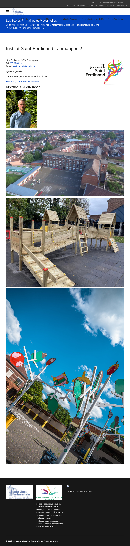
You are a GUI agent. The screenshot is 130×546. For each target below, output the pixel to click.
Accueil (19, 19)
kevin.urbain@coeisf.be (24, 66)
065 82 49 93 (16, 63)
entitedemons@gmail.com (113, 2)
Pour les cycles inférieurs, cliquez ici (23, 81)
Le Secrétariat (117, 19)
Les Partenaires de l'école (96, 19)
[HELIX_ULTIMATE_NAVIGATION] (7, 11)
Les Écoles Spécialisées (70, 19)
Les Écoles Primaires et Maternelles (41, 19)
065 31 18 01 (97, 2)
